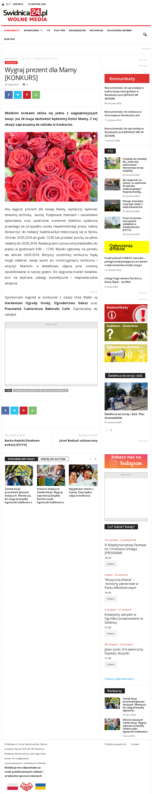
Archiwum (96, 30)
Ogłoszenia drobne (119, 30)
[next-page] (96, 459)
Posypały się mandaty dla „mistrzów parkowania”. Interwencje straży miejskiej (135, 164)
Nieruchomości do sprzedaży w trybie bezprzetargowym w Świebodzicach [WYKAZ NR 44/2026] (124, 93)
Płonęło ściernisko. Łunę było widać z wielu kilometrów (133, 204)
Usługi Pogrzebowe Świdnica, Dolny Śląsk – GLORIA (123, 280)
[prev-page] (91, 459)
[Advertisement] (51, 356)
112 (48, 30)
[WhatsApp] (36, 95)
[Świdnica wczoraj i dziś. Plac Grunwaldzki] (126, 396)
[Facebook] (9, 95)
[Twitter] (18, 95)
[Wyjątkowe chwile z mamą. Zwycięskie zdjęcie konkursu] (83, 475)
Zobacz (111, 563)
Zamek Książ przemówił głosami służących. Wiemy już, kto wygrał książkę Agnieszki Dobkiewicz (18, 495)
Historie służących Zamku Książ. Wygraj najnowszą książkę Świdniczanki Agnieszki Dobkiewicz (50, 495)
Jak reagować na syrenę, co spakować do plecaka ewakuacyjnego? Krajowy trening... (134, 186)
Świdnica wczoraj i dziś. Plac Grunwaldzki (124, 416)
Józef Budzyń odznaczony (78, 440)
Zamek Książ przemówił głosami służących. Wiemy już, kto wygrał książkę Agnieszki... (134, 704)
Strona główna (11, 58)
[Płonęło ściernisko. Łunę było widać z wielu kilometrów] (112, 205)
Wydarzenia (31, 30)
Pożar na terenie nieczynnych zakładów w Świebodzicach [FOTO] (132, 224)
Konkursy (26, 58)
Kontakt (9, 39)
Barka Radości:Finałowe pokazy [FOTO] (22, 442)
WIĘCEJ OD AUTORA (53, 459)
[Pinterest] (27, 95)
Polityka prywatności (115, 744)
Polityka (59, 30)
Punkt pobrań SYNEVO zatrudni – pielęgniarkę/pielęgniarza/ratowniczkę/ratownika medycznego (125, 261)
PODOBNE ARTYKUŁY (21, 459)
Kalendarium (77, 30)
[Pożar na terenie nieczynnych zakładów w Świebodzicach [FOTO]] (112, 222)
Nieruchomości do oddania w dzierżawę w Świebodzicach (123, 113)
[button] (145, 34)
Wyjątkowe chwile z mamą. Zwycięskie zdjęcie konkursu (81, 492)
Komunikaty (12, 30)
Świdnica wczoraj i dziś (125, 375)
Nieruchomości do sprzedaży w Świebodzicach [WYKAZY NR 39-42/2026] (124, 132)
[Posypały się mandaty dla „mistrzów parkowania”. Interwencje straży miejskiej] (112, 163)
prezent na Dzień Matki (55, 390)
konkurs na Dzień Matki (27, 390)
